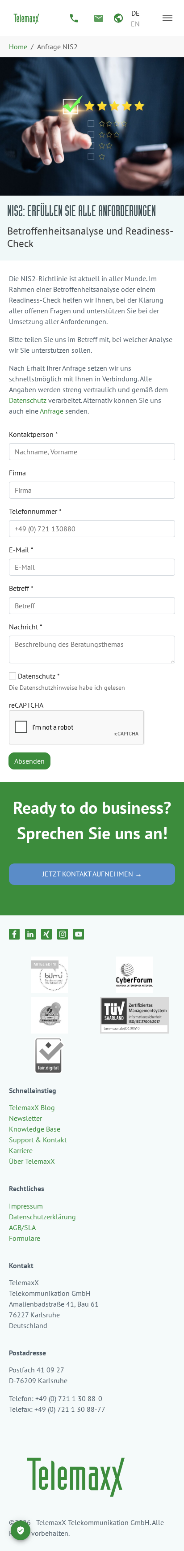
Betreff (21, 588)
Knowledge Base (34, 1128)
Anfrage (51, 410)
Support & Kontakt (38, 1139)
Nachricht (25, 626)
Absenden (29, 760)
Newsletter (25, 1118)
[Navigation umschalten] (167, 18)
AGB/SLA (22, 1227)
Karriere (21, 1150)
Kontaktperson (33, 434)
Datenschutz (27, 400)
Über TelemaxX (32, 1161)
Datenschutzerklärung (42, 1216)
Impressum (26, 1205)
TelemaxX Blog (32, 1107)
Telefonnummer (35, 511)
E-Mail (21, 549)
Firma (17, 472)
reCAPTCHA (26, 705)
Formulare (24, 1238)
